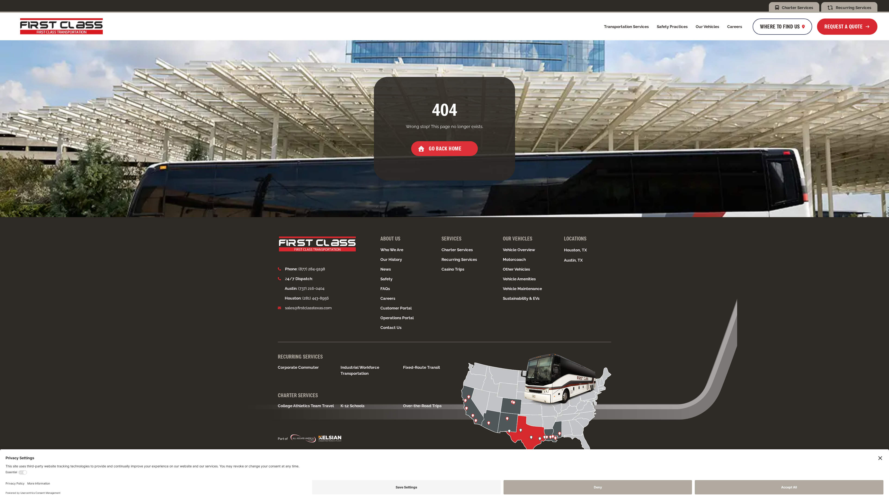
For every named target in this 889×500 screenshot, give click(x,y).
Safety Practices (672, 26)
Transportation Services (626, 26)
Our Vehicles (707, 26)
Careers (734, 26)
